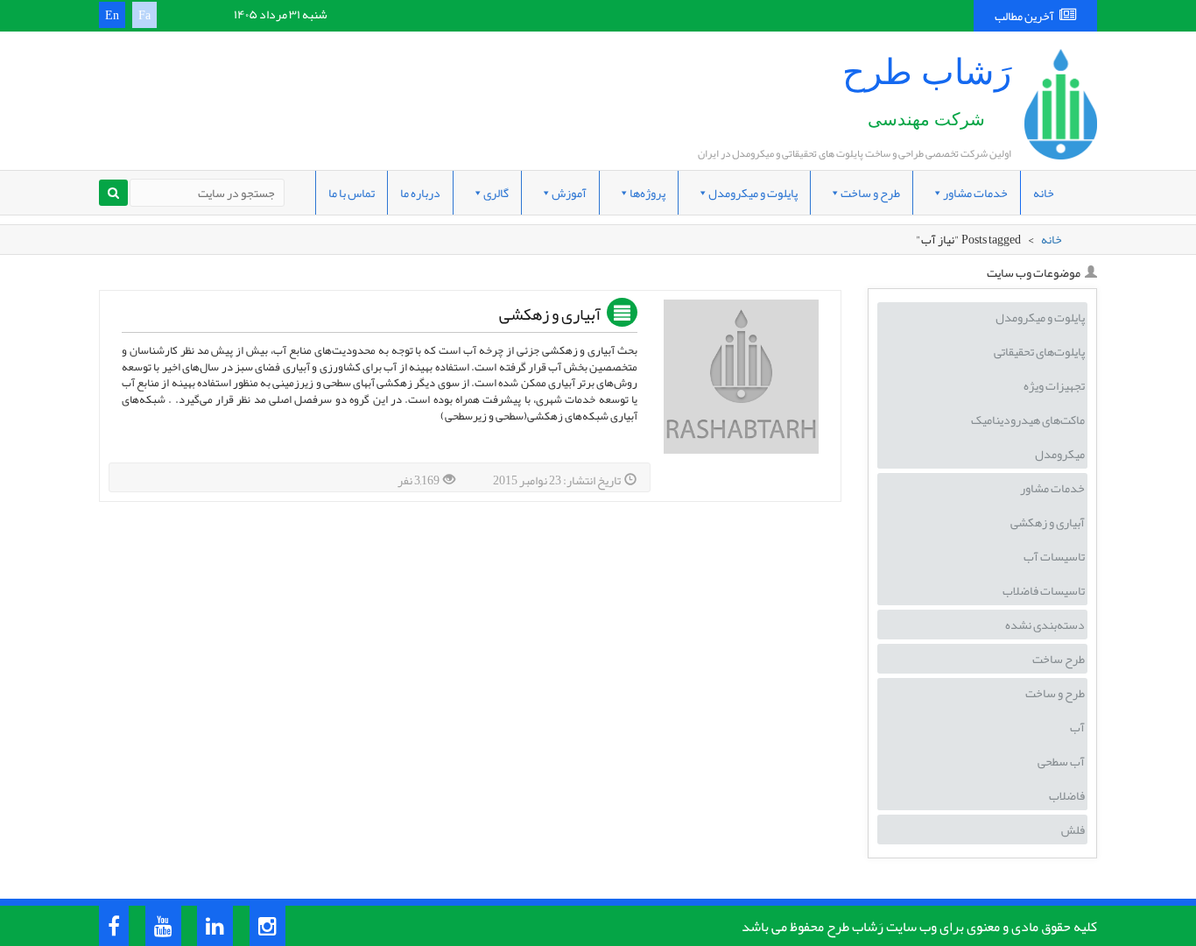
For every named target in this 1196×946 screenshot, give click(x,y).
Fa (144, 15)
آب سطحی (1061, 761)
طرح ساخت (1058, 658)
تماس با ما (351, 192)
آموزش (569, 192)
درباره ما (420, 192)
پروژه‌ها (647, 192)
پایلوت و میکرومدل (753, 192)
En (112, 15)
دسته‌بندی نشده (1045, 624)
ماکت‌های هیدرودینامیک (1028, 419)
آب (1077, 727)
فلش (1073, 829)
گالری (496, 192)
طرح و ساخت (870, 192)
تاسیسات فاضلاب (1044, 590)
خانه (1043, 192)
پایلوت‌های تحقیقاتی (1039, 351)
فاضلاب (1067, 795)
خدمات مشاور (975, 192)
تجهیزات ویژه (1054, 385)
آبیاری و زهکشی (550, 315)
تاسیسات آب (1054, 556)
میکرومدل (1060, 453)
